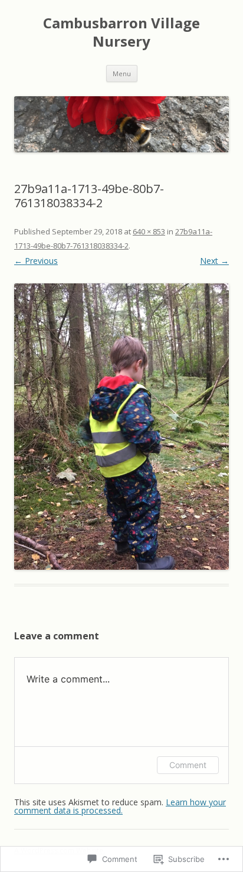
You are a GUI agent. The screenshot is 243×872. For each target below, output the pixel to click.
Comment (187, 765)
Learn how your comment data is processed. (120, 806)
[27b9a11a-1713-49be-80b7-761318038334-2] (121, 426)
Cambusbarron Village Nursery (121, 32)
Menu (122, 73)
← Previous (36, 260)
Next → (214, 260)
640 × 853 (149, 231)
